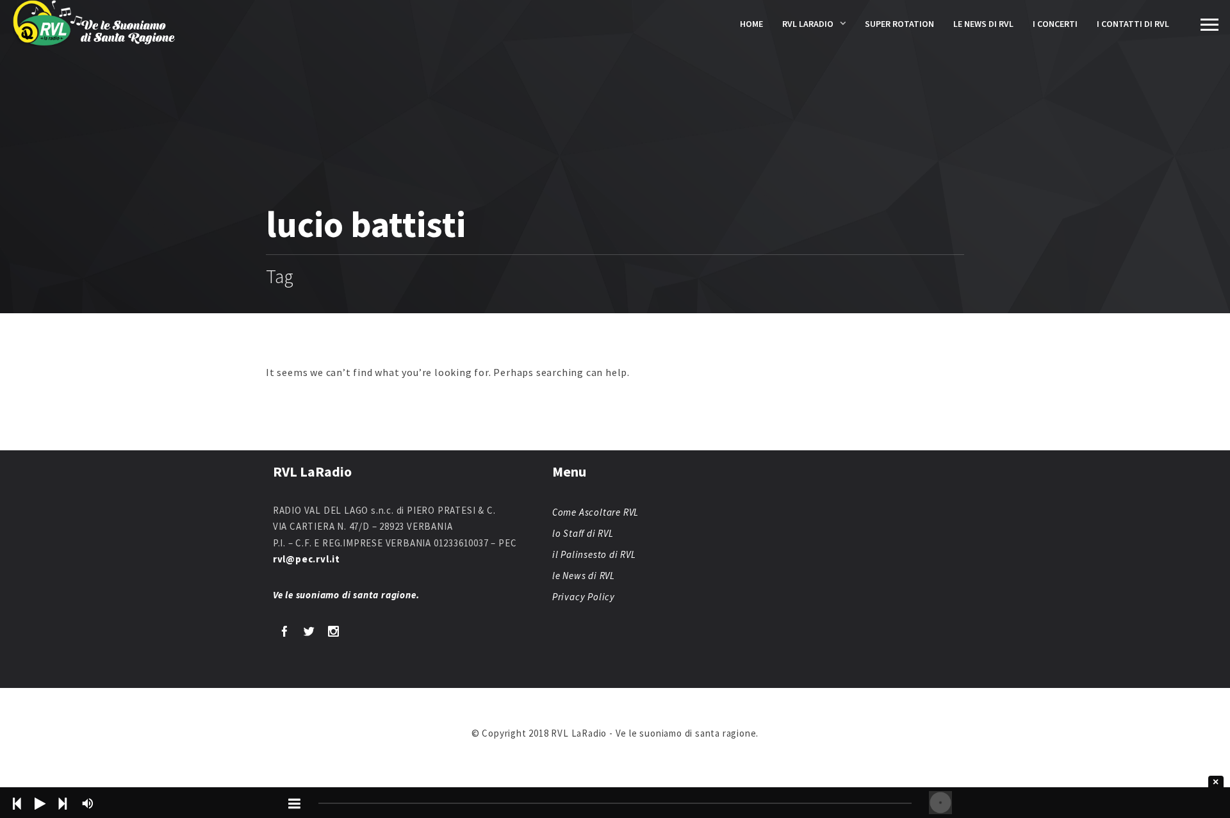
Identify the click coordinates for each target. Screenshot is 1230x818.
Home (751, 23)
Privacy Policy (583, 597)
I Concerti (1055, 23)
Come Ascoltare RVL (595, 512)
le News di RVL (983, 23)
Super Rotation (899, 23)
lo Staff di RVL (583, 533)
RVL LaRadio (807, 23)
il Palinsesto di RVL (594, 554)
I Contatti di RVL (1133, 23)
